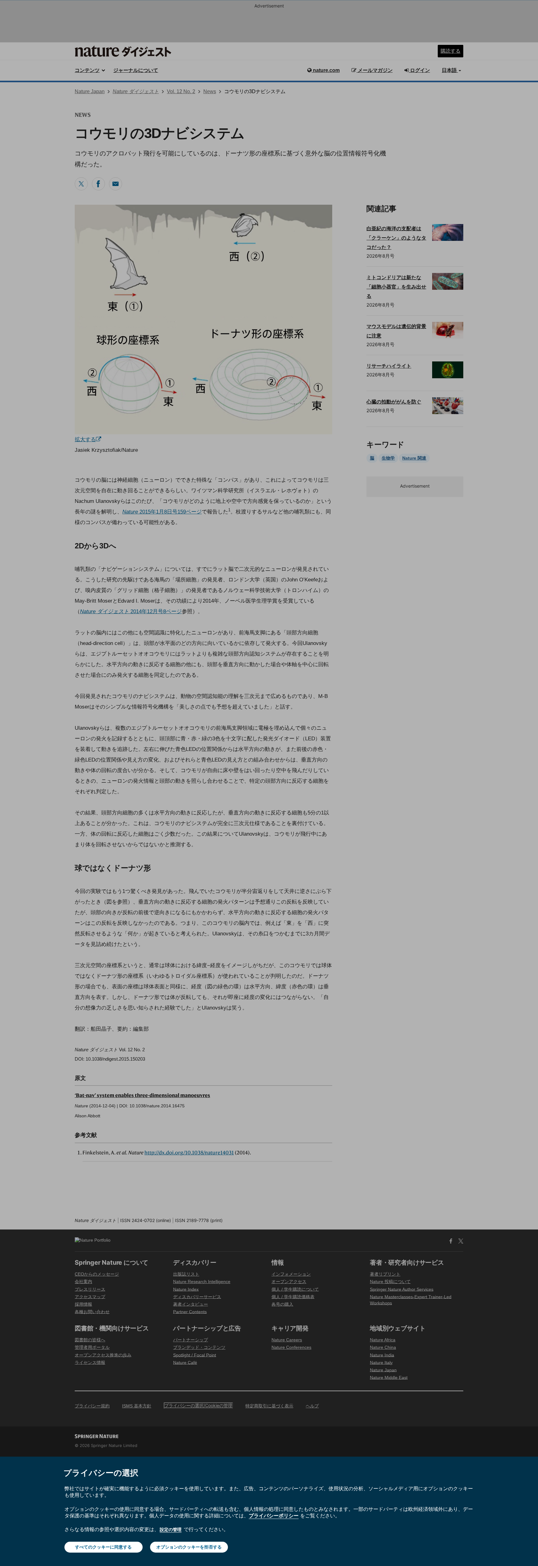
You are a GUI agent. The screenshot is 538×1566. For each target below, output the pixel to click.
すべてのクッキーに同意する (103, 1546)
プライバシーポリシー (274, 1515)
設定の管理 (171, 1529)
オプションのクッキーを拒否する (189, 1546)
